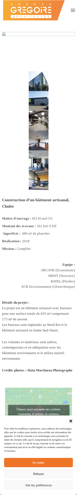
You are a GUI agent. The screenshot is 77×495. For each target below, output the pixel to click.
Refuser (38, 474)
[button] (71, 421)
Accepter (38, 462)
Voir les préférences (38, 485)
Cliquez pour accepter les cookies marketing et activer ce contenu (38, 412)
